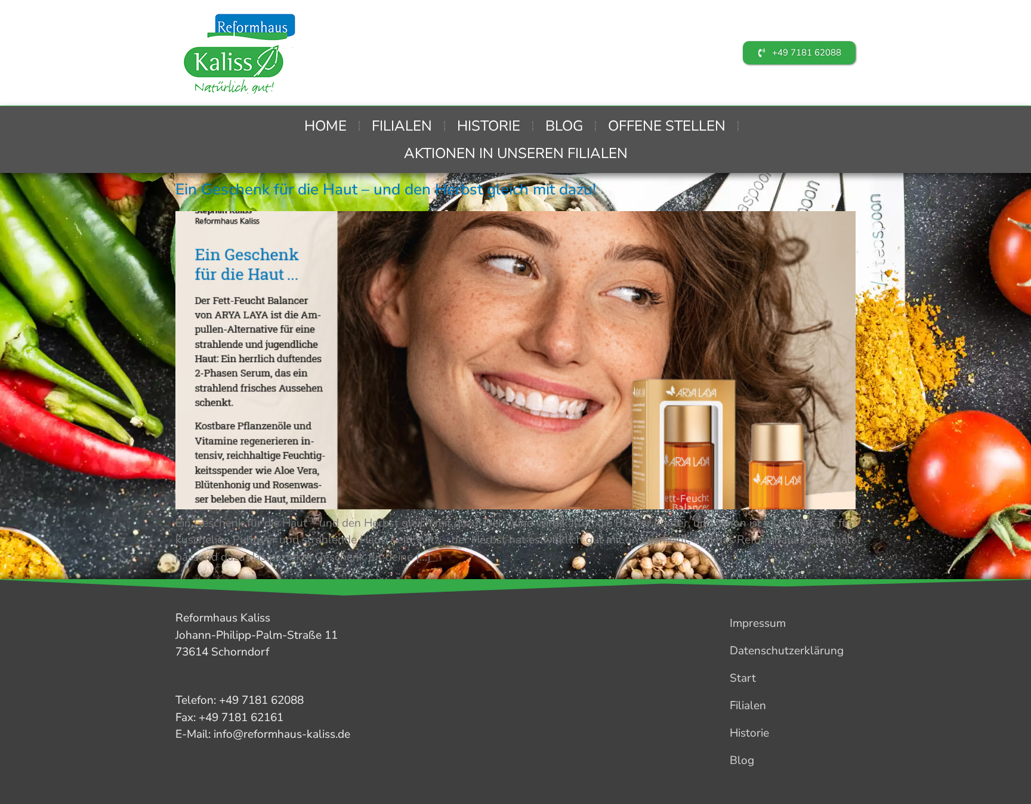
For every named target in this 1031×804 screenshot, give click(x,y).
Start (743, 678)
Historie (488, 125)
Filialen (402, 125)
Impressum (758, 623)
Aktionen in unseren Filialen (516, 153)
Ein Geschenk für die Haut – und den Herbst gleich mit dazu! (385, 189)
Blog (564, 125)
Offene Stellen (667, 125)
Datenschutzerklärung (787, 650)
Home (325, 125)
